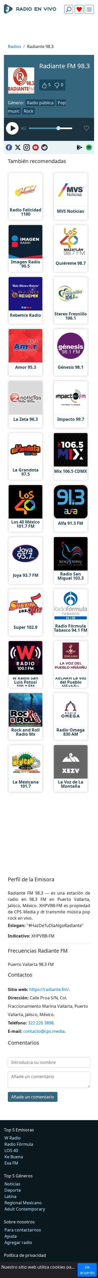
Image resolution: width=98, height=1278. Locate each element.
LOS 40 (11, 1150)
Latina (10, 1196)
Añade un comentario (32, 1097)
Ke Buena (13, 1157)
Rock (28, 111)
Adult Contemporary (24, 1209)
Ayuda (10, 1236)
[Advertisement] (49, 30)
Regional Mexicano (23, 1203)
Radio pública (40, 103)
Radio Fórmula (18, 1144)
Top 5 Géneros (18, 1176)
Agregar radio (18, 1242)
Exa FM (11, 1163)
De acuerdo (87, 1270)
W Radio (12, 1138)
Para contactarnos (22, 1230)
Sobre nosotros (19, 1222)
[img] (89, 9)
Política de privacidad (25, 1255)
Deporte (12, 1190)
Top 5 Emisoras (19, 1130)
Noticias (12, 1184)
